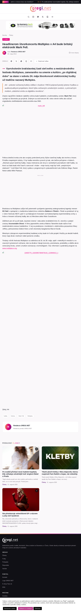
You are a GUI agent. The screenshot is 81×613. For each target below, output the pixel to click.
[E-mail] (31, 61)
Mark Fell (21, 416)
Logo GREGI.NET (8, 580)
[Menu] (52, 17)
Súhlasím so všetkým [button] (25, 608)
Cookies (4, 596)
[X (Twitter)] (43, 17)
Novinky (4, 35)
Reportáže (5, 565)
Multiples (30, 416)
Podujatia (5, 562)
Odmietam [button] (38, 608)
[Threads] (47, 17)
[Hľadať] (28, 17)
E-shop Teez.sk (7, 584)
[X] (16, 61)
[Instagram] (33, 17)
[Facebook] (38, 17)
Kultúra (13, 416)
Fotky (4, 558)
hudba (5, 416)
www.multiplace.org (9, 248)
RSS (3, 587)
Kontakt (4, 577)
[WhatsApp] (21, 61)
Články (11, 35)
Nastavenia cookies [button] (9, 608)
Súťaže (4, 568)
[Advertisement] (40, 191)
